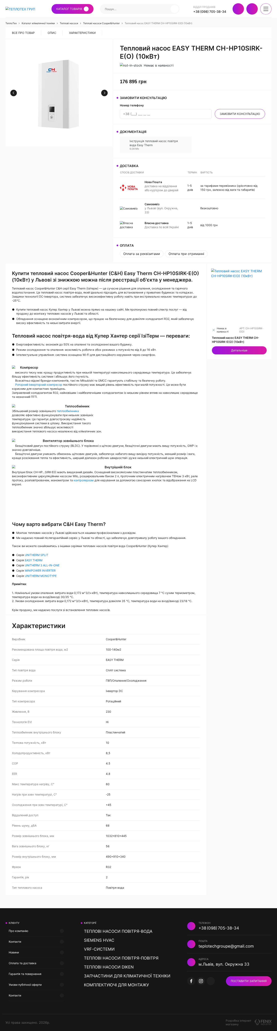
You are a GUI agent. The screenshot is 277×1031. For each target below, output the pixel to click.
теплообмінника (68, 411)
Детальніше (239, 350)
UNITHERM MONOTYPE (41, 576)
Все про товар (23, 33)
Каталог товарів (69, 9)
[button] (175, 9)
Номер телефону (132, 105)
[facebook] (191, 981)
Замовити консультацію (240, 114)
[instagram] (201, 981)
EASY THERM (33, 560)
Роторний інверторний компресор (38, 384)
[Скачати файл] (186, 144)
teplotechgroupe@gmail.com (226, 946)
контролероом (84, 480)
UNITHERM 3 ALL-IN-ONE (42, 565)
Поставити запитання (249, 981)
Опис (52, 33)
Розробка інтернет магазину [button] (238, 1022)
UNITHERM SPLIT (36, 555)
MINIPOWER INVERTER (40, 570)
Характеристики (82, 33)
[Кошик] (252, 9)
